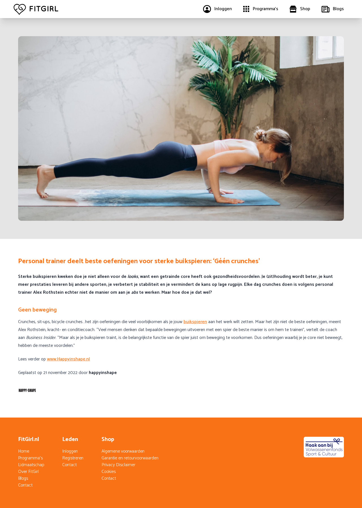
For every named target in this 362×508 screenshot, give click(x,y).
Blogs (23, 478)
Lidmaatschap (31, 465)
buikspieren (195, 322)
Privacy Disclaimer (118, 465)
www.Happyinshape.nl (68, 359)
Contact (25, 485)
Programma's (30, 458)
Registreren (72, 458)
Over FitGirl (28, 471)
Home (23, 451)
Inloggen (70, 451)
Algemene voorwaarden (123, 451)
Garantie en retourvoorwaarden (130, 458)
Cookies (109, 471)
